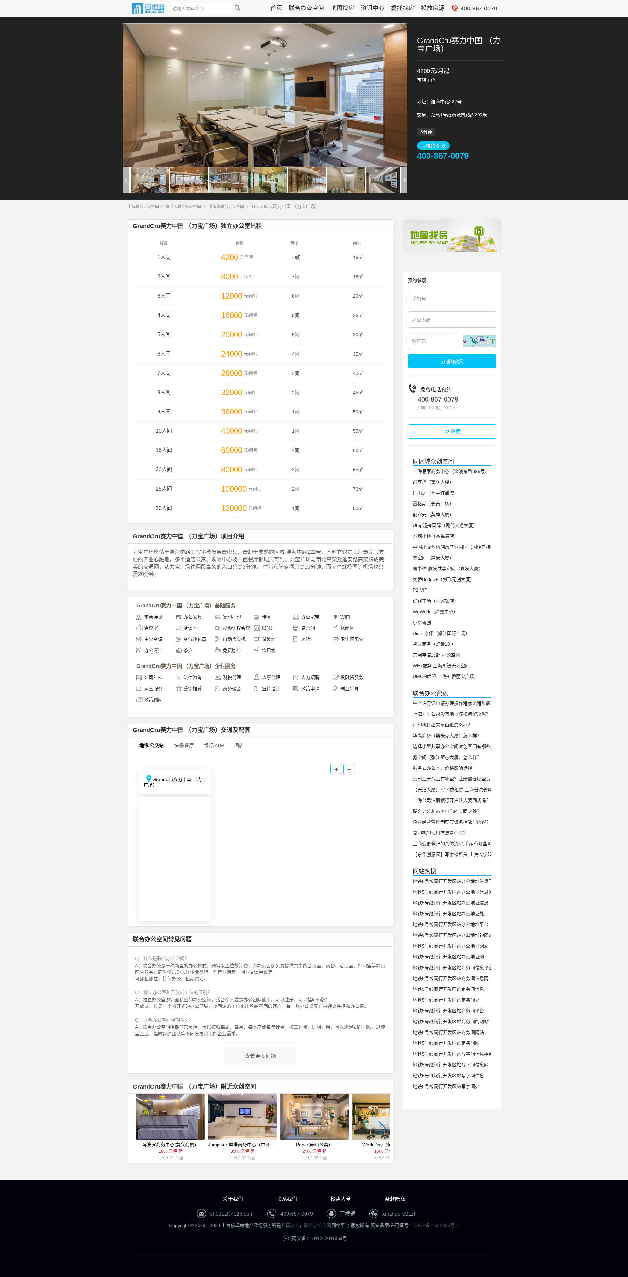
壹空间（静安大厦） (433, 557)
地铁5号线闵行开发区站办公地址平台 (451, 924)
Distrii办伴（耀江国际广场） (441, 633)
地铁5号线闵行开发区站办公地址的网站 (453, 935)
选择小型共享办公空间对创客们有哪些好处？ (458, 746)
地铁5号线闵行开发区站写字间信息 (448, 1075)
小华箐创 (422, 622)
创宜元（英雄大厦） (433, 514)
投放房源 (433, 8)
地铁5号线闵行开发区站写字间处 (446, 1086)
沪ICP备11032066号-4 (436, 1225)
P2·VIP (420, 590)
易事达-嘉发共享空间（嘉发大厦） (448, 568)
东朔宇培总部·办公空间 (436, 654)
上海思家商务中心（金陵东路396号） (451, 471)
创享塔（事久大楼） (433, 482)
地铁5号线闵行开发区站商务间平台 (448, 1010)
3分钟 (426, 131)
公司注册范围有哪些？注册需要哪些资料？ (456, 778)
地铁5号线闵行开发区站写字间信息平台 (453, 1054)
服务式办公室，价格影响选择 (442, 768)
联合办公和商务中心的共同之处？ (447, 811)
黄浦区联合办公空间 (183, 206)
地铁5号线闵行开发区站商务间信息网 (451, 978)
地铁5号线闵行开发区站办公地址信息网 (453, 892)
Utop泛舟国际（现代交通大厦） (445, 525)
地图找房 (342, 8)
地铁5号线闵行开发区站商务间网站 (448, 1032)
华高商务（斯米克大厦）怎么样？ (447, 735)
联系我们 (286, 1199)
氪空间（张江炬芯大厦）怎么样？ (447, 757)
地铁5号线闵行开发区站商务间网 (446, 1043)
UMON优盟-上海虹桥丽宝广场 (443, 676)
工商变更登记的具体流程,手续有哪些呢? (454, 843)
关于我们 (232, 1199)
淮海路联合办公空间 (226, 206)
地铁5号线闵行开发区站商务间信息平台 (453, 967)
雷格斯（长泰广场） (433, 503)
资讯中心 (372, 8)
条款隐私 (395, 1199)
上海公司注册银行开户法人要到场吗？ (452, 800)
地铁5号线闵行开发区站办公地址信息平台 (455, 881)
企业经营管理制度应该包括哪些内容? (451, 822)
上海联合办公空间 (143, 206)
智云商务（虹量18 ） (434, 644)
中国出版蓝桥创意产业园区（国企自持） (454, 547)
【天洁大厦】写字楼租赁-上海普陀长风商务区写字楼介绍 (471, 789)
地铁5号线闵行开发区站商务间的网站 (451, 1021)
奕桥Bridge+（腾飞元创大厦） (444, 579)
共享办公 (290, 1225)
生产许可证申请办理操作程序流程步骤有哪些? (460, 703)
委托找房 (402, 8)
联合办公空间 (306, 8)
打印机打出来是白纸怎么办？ (442, 724)
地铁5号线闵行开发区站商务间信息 (448, 989)
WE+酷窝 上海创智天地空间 (441, 665)
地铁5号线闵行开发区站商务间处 (446, 1000)
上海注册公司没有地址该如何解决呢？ (452, 714)
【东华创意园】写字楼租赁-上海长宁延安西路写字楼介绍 (471, 854)
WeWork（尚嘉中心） (435, 611)
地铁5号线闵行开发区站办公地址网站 (451, 946)
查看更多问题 (260, 1056)
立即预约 (452, 361)
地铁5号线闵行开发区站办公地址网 (448, 956)
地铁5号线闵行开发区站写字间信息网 (451, 1064)
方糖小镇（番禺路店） (436, 536)
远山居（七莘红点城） (436, 493)
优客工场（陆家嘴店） (436, 601)
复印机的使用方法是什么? (439, 832)
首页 (276, 8)
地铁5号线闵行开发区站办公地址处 (448, 913)
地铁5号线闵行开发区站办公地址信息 (451, 902)
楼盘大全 (340, 1199)
